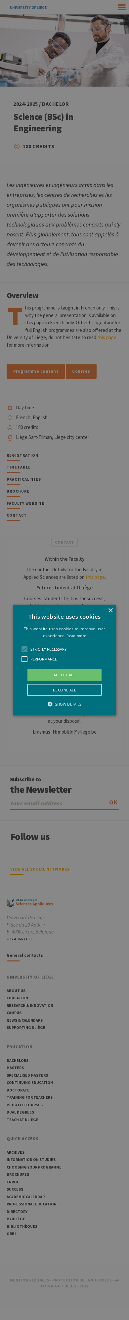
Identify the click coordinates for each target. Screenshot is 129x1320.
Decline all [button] (64, 689)
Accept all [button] (64, 674)
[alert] (64, 660)
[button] (64, 660)
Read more (76, 635)
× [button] (110, 610)
